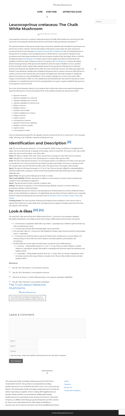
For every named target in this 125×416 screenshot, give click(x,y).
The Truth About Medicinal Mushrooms (27, 286)
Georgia (71, 196)
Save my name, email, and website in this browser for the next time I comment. (38, 355)
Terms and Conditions (72, 390)
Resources (68, 387)
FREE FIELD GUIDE (72, 12)
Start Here (51, 12)
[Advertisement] (108, 45)
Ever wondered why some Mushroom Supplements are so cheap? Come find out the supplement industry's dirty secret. (27, 298)
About (66, 381)
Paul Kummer (60, 61)
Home (40, 12)
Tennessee (53, 196)
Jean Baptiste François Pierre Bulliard (47, 51)
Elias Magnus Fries (29, 59)
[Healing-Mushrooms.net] (62, 5)
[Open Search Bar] (86, 12)
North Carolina (62, 196)
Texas (77, 196)
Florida (11, 198)
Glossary (67, 384)
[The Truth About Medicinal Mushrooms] (27, 292)
